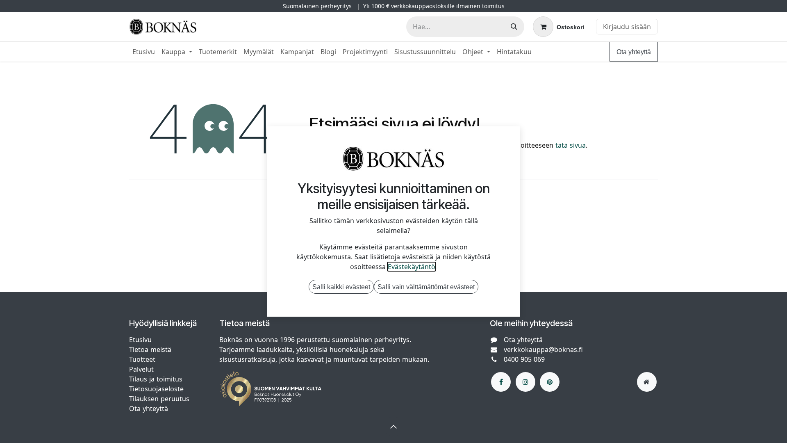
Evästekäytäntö (411, 267)
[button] (393, 426)
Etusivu (140, 340)
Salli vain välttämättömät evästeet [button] (426, 287)
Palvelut (141, 369)
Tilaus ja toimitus (155, 379)
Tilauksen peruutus (159, 399)
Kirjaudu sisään (627, 27)
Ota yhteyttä (633, 52)
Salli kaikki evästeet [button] (341, 287)
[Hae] (514, 26)
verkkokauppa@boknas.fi (543, 349)
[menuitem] (143, 51)
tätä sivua (570, 145)
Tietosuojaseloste (157, 389)
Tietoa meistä (150, 349)
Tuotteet (142, 359)
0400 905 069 (524, 359)
